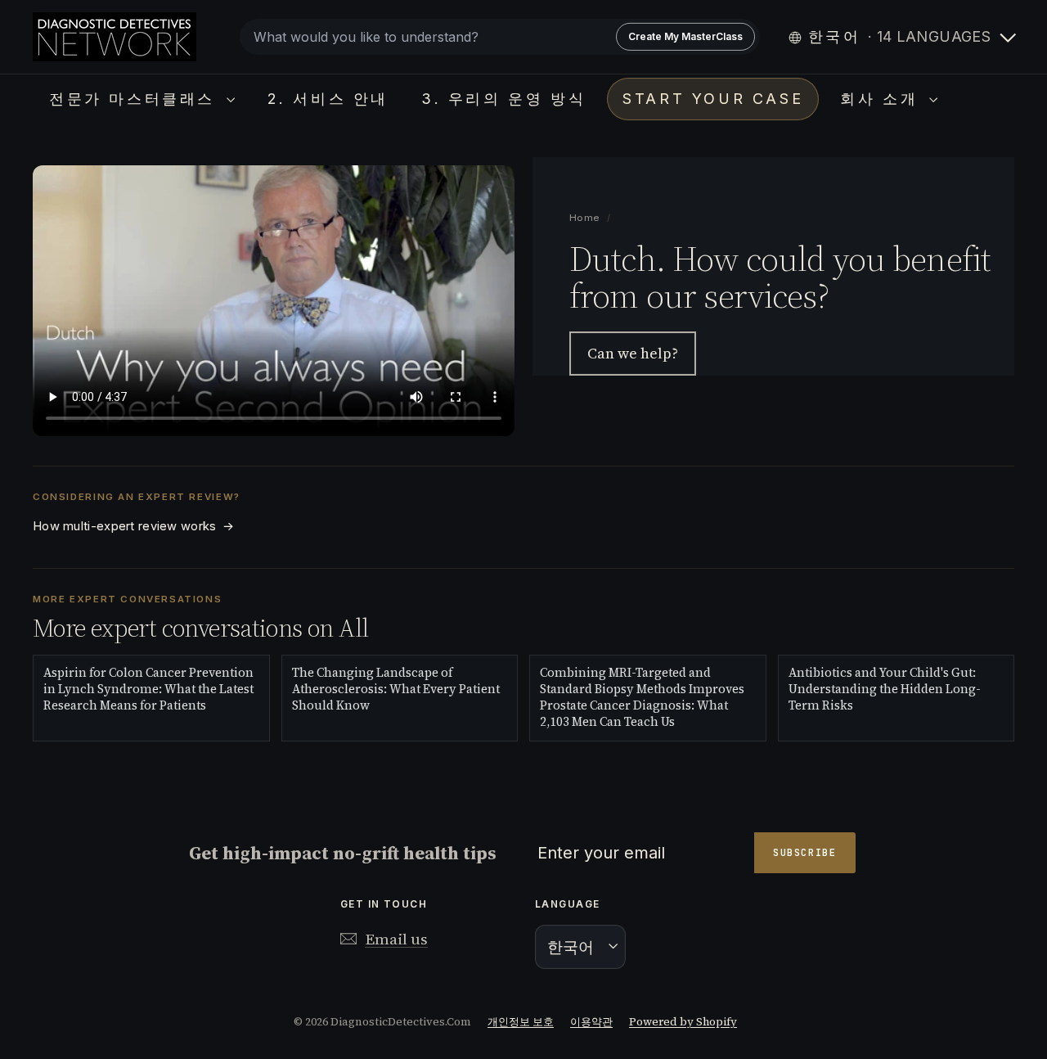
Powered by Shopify (683, 1022)
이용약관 (591, 1022)
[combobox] (499, 37)
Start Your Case (712, 98)
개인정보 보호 (521, 1022)
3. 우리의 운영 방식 (503, 98)
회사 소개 (882, 98)
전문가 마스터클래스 (135, 98)
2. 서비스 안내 (328, 98)
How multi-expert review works (133, 526)
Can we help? (632, 354)
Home (585, 217)
